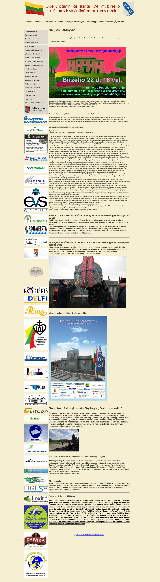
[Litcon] (36, 412)
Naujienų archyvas (31, 76)
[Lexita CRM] (36, 503)
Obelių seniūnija (31, 31)
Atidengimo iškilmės (32, 88)
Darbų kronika (30, 73)
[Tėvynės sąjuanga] (36, 453)
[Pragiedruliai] (36, 246)
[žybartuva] (36, 152)
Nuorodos (28, 99)
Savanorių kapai (31, 35)
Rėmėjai (38, 22)
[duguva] (36, 365)
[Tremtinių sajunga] (36, 349)
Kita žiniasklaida (31, 69)
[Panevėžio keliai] (36, 466)
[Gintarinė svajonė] (36, 577)
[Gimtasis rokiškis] (36, 293)
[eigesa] (36, 493)
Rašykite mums (30, 95)
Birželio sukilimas (31, 43)
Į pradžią (28, 22)
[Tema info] (36, 316)
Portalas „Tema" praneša (34, 61)
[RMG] (36, 473)
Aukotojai (48, 22)
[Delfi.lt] (36, 302)
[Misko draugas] (36, 483)
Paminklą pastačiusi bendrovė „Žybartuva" (106, 22)
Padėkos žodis (30, 84)
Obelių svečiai (30, 91)
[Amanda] (36, 185)
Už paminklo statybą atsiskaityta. (69, 22)
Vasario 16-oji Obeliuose (34, 65)
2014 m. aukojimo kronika (34, 103)
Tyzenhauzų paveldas (33, 39)
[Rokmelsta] (36, 234)
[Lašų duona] (36, 392)
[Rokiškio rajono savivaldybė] (36, 114)
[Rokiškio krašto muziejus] (36, 405)
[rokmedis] (36, 222)
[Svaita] (36, 421)
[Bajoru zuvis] (36, 529)
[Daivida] (36, 547)
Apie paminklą (30, 46)
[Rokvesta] (36, 441)
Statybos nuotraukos (32, 58)
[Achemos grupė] (36, 131)
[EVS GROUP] (36, 211)
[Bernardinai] (36, 379)
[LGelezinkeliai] (36, 123)
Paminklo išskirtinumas (33, 50)
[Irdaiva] (36, 162)
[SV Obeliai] (36, 172)
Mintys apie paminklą (32, 80)
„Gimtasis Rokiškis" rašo (34, 54)
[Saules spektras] (36, 258)
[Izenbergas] (36, 284)
